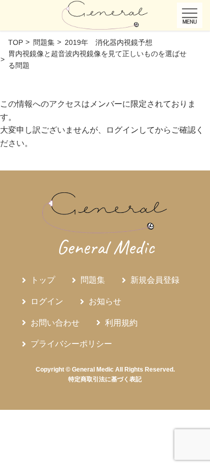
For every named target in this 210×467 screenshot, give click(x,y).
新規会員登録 (154, 280)
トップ (43, 280)
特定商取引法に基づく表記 (105, 379)
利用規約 (121, 322)
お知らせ (105, 301)
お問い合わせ (55, 322)
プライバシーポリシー (71, 343)
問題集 (93, 280)
